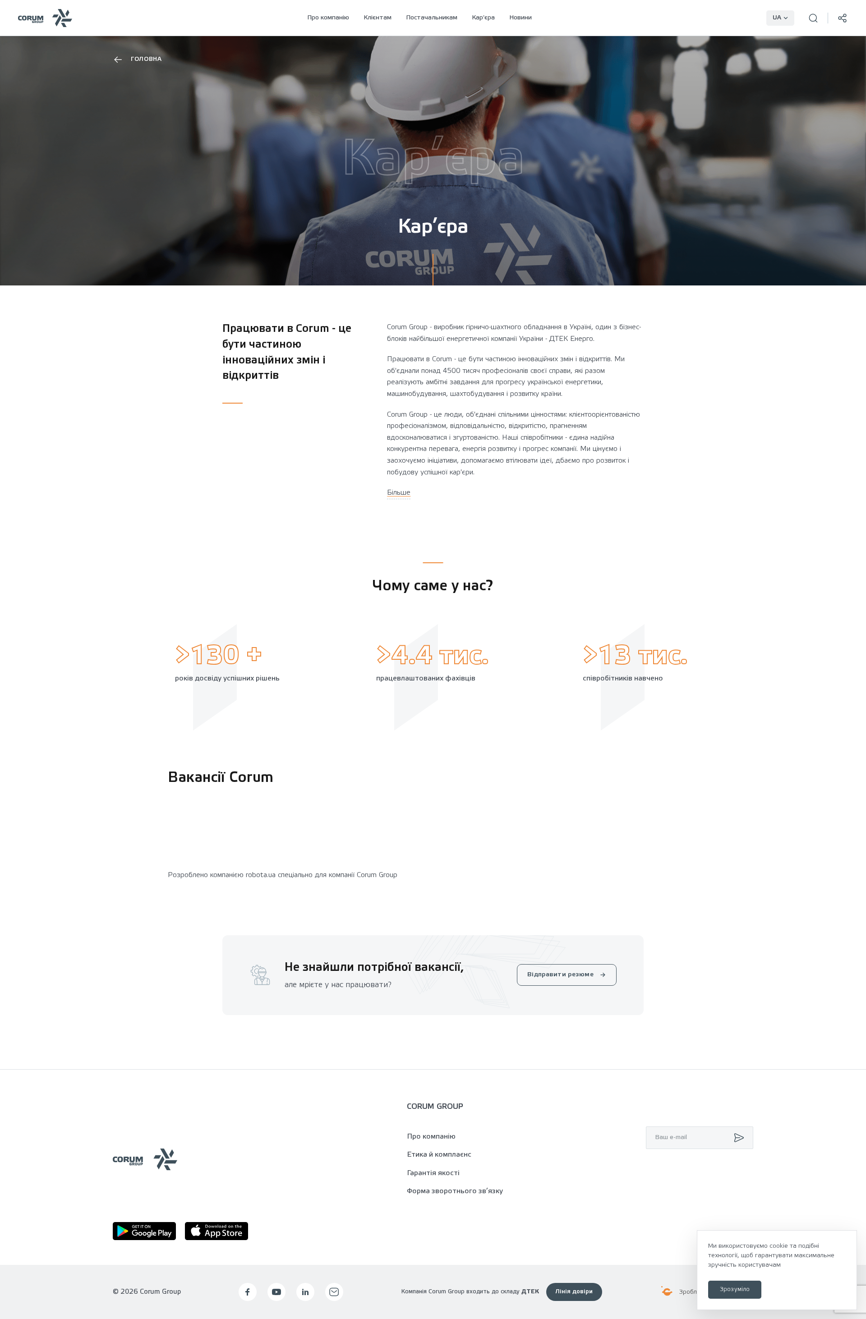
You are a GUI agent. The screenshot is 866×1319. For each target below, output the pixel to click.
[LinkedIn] (305, 1292)
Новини (520, 18)
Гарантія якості (433, 1173)
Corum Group (377, 875)
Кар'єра (483, 18)
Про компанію (328, 18)
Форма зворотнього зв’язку (455, 1191)
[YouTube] (276, 1292)
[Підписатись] (737, 1138)
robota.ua (261, 875)
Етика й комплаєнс (439, 1154)
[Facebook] (248, 1292)
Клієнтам (378, 18)
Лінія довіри (574, 1291)
